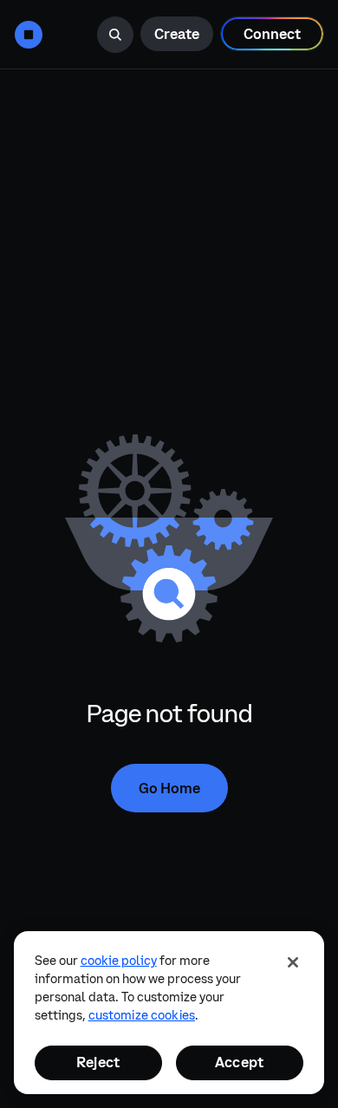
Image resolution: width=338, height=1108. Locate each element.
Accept (239, 1062)
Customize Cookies (141, 1015)
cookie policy (119, 960)
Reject (98, 1062)
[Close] (293, 962)
